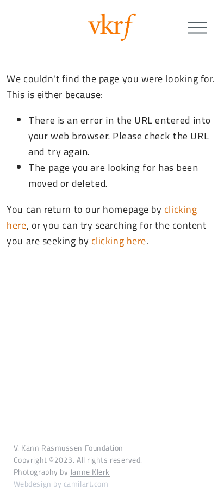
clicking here (118, 240)
